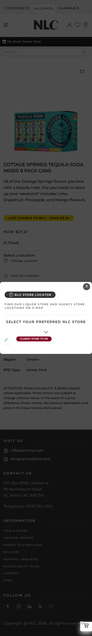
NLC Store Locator (33, 294)
